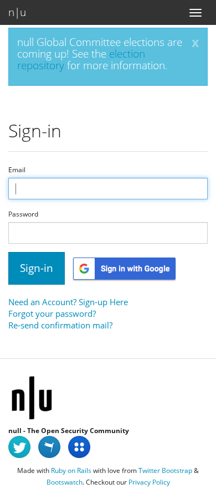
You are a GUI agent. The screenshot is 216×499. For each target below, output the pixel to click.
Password (23, 214)
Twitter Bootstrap (165, 470)
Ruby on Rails (71, 470)
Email (16, 170)
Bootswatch (65, 482)
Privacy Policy (149, 482)
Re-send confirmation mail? (60, 325)
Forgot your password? (52, 313)
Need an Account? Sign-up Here (68, 301)
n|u (17, 12)
